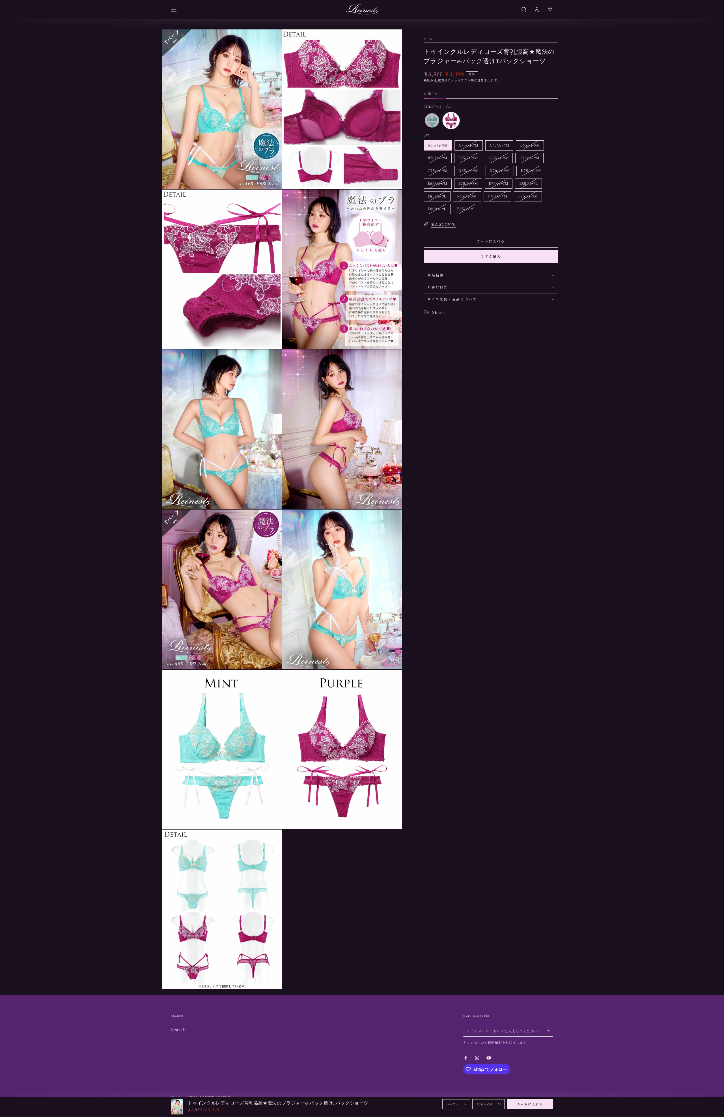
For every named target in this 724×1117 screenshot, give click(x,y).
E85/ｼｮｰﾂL (436, 197)
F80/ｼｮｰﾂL (436, 210)
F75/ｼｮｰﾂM (528, 197)
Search (178, 1029)
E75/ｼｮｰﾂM (498, 184)
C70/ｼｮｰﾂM (529, 159)
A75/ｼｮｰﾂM (499, 146)
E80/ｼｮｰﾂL (528, 184)
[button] (523, 9)
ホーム (428, 39)
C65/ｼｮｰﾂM (498, 159)
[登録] (550, 1030)
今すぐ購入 (490, 256)
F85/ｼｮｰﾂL (466, 210)
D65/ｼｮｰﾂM (468, 172)
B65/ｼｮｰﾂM (530, 146)
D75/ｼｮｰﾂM (530, 172)
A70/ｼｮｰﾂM (468, 146)
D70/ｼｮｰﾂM (499, 172)
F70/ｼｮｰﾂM (497, 197)
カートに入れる (530, 1104)
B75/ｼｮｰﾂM (468, 159)
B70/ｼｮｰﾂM (437, 159)
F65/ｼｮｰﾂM (467, 197)
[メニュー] (174, 9)
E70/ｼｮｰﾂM (468, 184)
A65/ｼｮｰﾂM (437, 146)
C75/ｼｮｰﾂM (437, 172)
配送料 (439, 80)
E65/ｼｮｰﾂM (437, 184)
